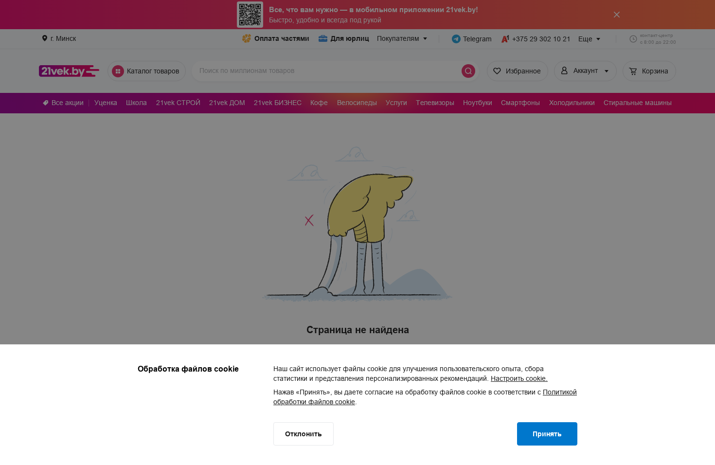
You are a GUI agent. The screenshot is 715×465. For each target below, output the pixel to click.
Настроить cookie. (519, 378)
